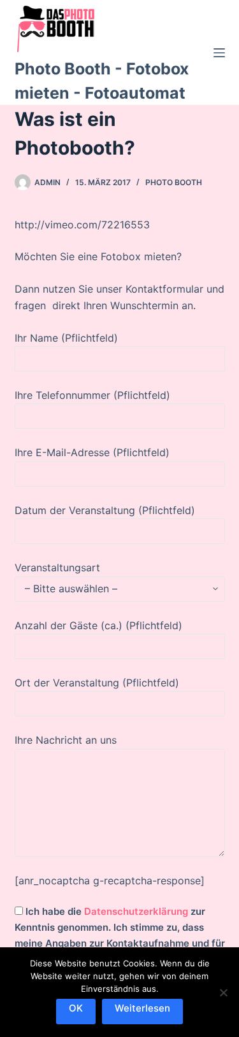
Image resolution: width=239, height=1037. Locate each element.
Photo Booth (173, 182)
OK (76, 1008)
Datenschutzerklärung (136, 911)
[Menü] (219, 53)
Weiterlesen (142, 1008)
